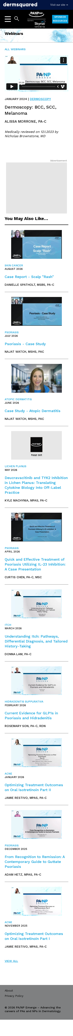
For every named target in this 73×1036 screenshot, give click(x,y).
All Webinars (15, 49)
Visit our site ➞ (59, 4)
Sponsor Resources (60, 19)
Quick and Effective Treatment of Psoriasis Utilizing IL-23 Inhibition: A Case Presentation (35, 564)
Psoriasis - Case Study (25, 344)
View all (11, 961)
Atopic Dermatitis (18, 399)
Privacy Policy (14, 995)
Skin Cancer (14, 265)
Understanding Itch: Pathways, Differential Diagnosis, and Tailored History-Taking (36, 641)
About (9, 990)
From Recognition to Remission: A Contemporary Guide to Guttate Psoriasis (35, 862)
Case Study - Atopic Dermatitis (32, 411)
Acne (8, 773)
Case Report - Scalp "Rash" (29, 277)
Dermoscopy (40, 99)
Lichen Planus (15, 466)
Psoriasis (12, 332)
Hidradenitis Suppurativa (24, 701)
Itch (8, 624)
